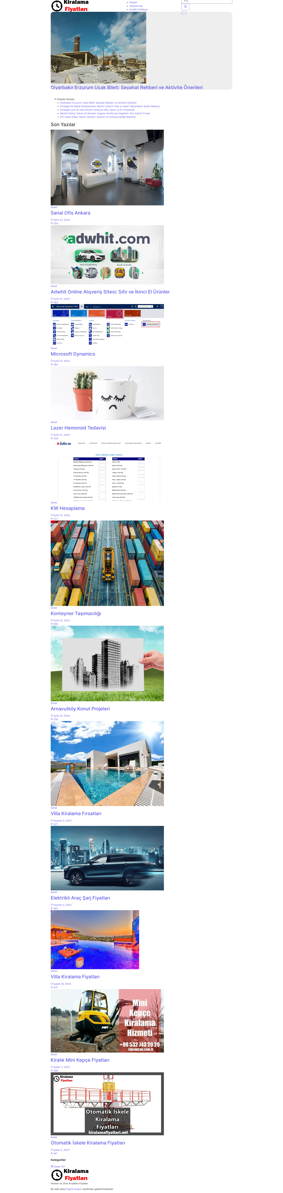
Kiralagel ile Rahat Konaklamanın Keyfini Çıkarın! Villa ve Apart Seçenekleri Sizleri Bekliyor (110, 106)
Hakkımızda (136, 5)
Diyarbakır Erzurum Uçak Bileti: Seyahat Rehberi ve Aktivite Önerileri (98, 102)
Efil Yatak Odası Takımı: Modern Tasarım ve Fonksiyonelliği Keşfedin (98, 116)
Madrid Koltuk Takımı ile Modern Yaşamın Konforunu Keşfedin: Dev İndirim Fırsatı (105, 113)
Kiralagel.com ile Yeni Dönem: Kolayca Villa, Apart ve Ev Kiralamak (97, 109)
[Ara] (185, 7)
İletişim (133, 2)
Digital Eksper (74, 1189)
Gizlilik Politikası (138, 9)
